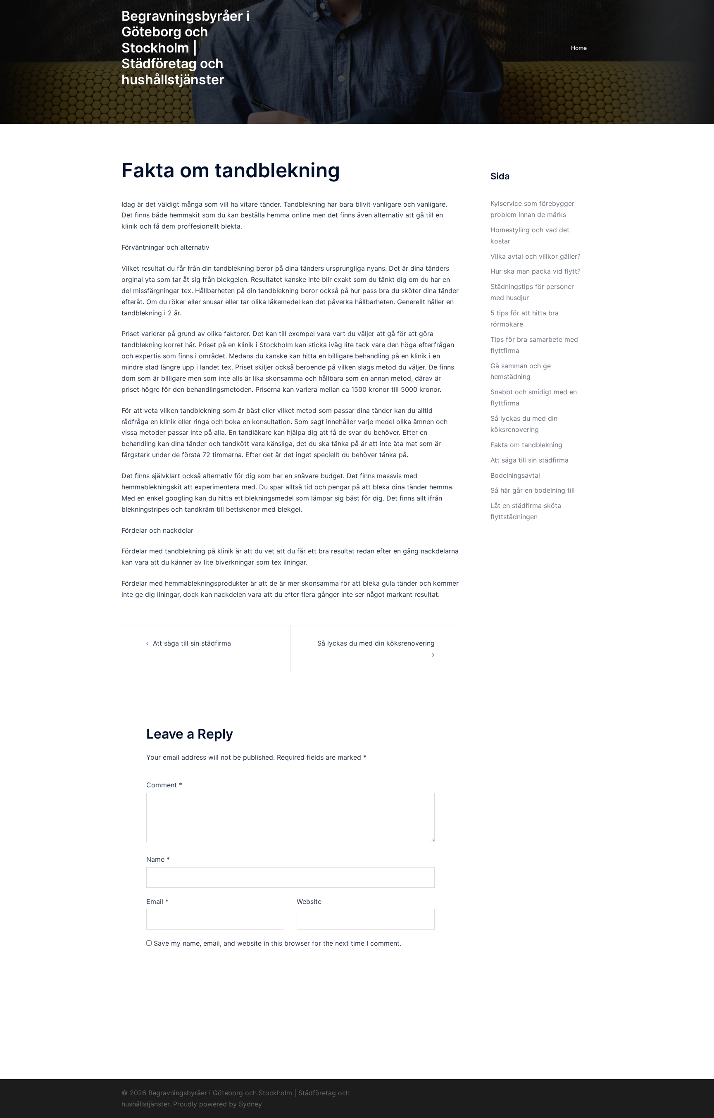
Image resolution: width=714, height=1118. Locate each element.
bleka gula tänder (390, 583)
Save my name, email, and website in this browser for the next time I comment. (277, 943)
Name (158, 859)
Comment (164, 785)
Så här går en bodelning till (533, 490)
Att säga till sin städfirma (192, 643)
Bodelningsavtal (516, 475)
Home (579, 47)
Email (157, 901)
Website (309, 901)
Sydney (250, 1104)
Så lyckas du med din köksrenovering (376, 643)
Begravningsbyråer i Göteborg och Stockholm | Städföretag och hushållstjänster (185, 48)
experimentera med (225, 487)
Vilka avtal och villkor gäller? (535, 256)
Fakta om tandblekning (526, 445)
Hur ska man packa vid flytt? (535, 271)
